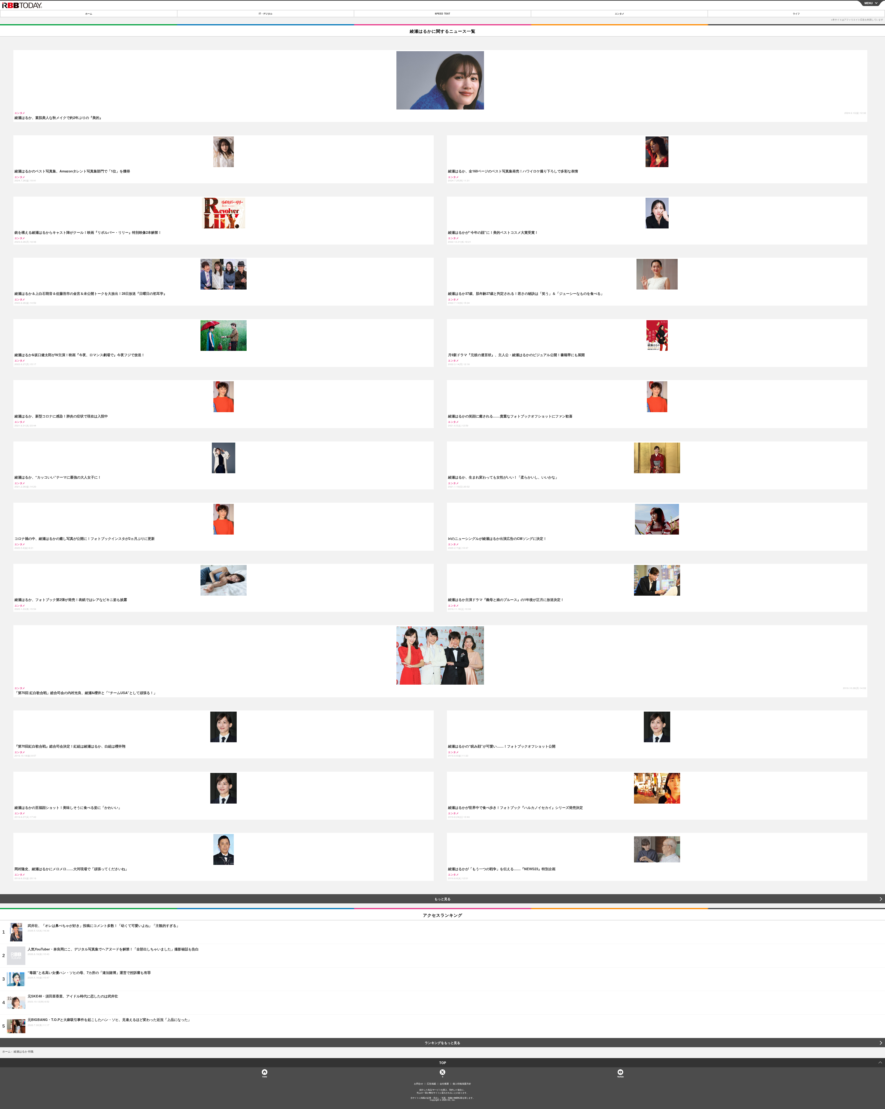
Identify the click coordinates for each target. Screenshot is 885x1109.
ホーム (88, 13)
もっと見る (442, 898)
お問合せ (418, 1083)
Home (264, 1077)
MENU (868, 3)
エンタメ (619, 13)
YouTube (620, 1077)
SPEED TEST (442, 13)
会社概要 (444, 1083)
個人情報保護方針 (462, 1083)
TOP (442, 1062)
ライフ (796, 13)
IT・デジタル (265, 13)
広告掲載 (431, 1083)
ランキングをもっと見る (442, 1042)
